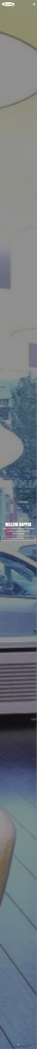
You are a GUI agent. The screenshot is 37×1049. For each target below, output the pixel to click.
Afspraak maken (18, 538)
